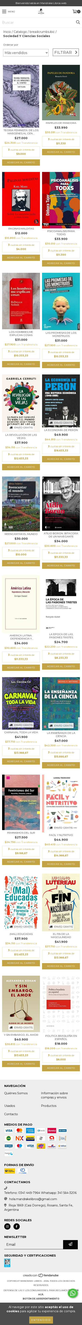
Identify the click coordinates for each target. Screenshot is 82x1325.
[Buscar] (78, 22)
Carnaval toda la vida (21, 732)
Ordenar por (10, 44)
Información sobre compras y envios (54, 1095)
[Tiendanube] (41, 1276)
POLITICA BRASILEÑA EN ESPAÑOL (61, 1037)
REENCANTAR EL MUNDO (21, 534)
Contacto (11, 1114)
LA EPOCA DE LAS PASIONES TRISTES (61, 636)
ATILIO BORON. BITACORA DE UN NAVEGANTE (61, 535)
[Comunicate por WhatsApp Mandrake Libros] (73, 1293)
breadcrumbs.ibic (42, 32)
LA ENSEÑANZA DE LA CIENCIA (61, 734)
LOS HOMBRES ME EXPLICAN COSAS (21, 333)
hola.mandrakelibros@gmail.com (33, 1199)
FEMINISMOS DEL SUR (21, 832)
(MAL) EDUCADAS (21, 933)
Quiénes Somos (16, 1093)
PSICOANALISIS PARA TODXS (61, 232)
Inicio (7, 32)
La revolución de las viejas (21, 436)
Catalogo (20, 32)
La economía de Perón (61, 430)
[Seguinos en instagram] (7, 1226)
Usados (9, 1106)
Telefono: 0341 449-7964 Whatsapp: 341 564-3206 (40, 1193)
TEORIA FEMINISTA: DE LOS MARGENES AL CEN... (21, 132)
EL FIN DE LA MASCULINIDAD (61, 935)
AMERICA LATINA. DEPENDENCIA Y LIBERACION (21, 637)
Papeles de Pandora (61, 122)
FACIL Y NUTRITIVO (61, 835)
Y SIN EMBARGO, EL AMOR (21, 1034)
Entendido (41, 1319)
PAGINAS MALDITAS (21, 228)
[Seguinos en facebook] (16, 1226)
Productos (48, 1106)
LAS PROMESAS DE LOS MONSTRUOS (61, 334)
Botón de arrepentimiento (41, 1298)
